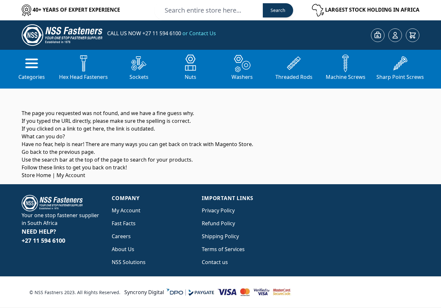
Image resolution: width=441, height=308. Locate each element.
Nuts (190, 76)
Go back (32, 151)
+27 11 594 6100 (162, 33)
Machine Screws (345, 76)
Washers (242, 76)
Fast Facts (124, 223)
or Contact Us (199, 33)
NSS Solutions (129, 262)
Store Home (36, 175)
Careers (121, 236)
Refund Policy (218, 223)
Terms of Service (222, 249)
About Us (123, 249)
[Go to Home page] (62, 35)
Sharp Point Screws (400, 76)
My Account (70, 175)
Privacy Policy (218, 210)
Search (278, 10)
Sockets (139, 76)
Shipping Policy (220, 236)
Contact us (215, 262)
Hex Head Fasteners (83, 76)
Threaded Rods (294, 76)
